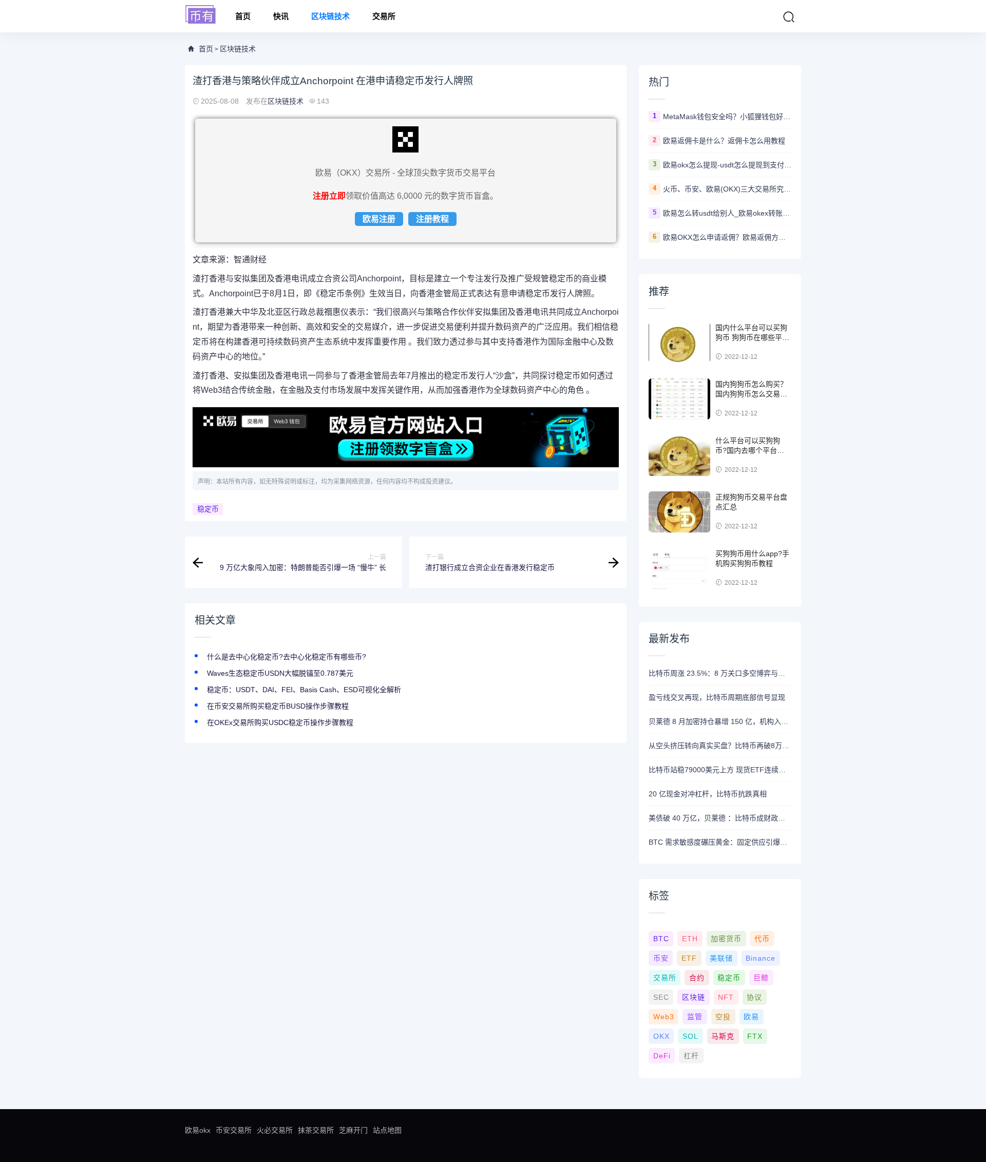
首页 (243, 16)
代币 (762, 939)
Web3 (663, 1017)
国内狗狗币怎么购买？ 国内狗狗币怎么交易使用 (751, 394)
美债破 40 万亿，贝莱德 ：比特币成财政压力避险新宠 (720, 818)
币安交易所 (234, 1130)
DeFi (662, 1056)
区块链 (693, 997)
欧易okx (198, 1130)
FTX (755, 1036)
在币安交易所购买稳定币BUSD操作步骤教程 (278, 706)
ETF (689, 958)
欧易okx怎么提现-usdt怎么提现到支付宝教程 (727, 165)
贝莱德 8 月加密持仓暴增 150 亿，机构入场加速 (720, 721)
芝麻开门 (353, 1130)
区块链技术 (330, 16)
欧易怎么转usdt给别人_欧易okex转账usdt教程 (727, 213)
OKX (661, 1036)
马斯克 (722, 1036)
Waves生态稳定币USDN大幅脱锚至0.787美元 (280, 673)
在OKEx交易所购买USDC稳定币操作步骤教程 (280, 722)
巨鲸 (761, 978)
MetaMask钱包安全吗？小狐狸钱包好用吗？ (727, 116)
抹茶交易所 (316, 1130)
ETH (690, 939)
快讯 (281, 16)
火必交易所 (275, 1130)
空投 (723, 1017)
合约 (697, 978)
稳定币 (208, 509)
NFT (726, 997)
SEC (661, 997)
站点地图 (387, 1130)
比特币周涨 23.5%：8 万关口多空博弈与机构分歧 (720, 673)
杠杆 (691, 1056)
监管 (695, 1017)
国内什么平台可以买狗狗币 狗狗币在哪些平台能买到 (752, 337)
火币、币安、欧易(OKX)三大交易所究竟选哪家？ (727, 189)
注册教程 (432, 219)
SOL (690, 1036)
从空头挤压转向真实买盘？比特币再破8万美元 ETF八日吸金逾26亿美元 (720, 745)
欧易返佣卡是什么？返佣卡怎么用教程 (724, 141)
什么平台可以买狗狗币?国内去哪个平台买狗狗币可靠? (749, 450)
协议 (754, 997)
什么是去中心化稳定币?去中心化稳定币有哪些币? (286, 657)
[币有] (201, 15)
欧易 (751, 1017)
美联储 (721, 958)
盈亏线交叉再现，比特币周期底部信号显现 (717, 697)
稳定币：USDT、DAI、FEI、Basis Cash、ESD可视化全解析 (304, 689)
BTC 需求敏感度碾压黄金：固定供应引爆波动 (720, 842)
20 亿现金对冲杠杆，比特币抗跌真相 (708, 794)
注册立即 (329, 196)
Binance (760, 958)
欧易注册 (379, 219)
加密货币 (726, 939)
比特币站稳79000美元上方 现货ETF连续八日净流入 (720, 770)
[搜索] (789, 17)
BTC (661, 939)
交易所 (383, 16)
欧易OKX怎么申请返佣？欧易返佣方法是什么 (727, 237)
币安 (661, 958)
